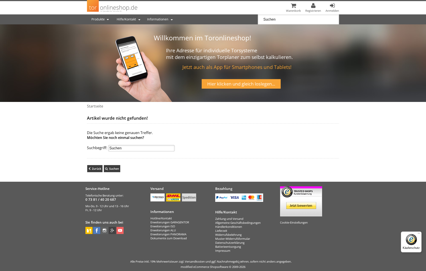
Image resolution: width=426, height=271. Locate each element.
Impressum (222, 251)
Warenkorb (293, 11)
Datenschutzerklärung (230, 243)
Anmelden (332, 11)
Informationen (157, 19)
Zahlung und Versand (229, 219)
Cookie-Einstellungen (294, 222)
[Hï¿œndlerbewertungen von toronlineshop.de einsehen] (301, 214)
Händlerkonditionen (228, 227)
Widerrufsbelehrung (228, 235)
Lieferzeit (221, 231)
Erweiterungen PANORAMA (168, 234)
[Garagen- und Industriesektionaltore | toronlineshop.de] (112, 12)
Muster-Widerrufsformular (232, 239)
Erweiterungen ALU (163, 230)
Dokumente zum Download (168, 238)
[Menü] (419, 234)
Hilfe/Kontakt (126, 19)
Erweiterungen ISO (162, 226)
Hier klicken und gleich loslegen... (241, 84)
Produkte (98, 19)
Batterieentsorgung (228, 247)
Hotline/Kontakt (161, 218)
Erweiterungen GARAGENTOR (169, 222)
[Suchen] (112, 168)
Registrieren (313, 11)
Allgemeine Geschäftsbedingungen (238, 223)
